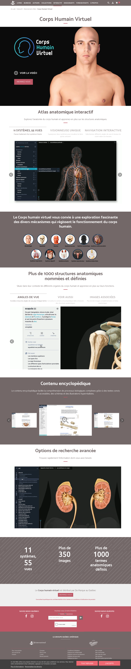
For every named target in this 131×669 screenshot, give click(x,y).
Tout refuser (87, 663)
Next (122, 420)
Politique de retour (73, 658)
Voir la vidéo (25, 73)
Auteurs (36, 3)
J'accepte (109, 663)
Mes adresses (98, 656)
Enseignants (69, 3)
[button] (120, 175)
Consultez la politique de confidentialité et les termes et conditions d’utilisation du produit (65, 600)
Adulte (61, 614)
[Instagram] (32, 616)
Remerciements (44, 656)
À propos (94, 3)
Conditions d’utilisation (74, 651)
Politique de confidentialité (75, 653)
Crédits (41, 654)
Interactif (57, 3)
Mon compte (98, 651)
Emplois (14, 654)
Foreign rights (82, 3)
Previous (9, 420)
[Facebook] (26, 616)
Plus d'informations (17, 666)
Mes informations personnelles (103, 658)
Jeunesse (27, 3)
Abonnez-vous (23, 81)
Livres (19, 3)
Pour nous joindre (17, 651)
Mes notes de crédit (100, 654)
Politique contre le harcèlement (76, 654)
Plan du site (43, 653)
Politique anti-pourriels (74, 656)
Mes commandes (99, 653)
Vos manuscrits (16, 653)
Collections (46, 3)
